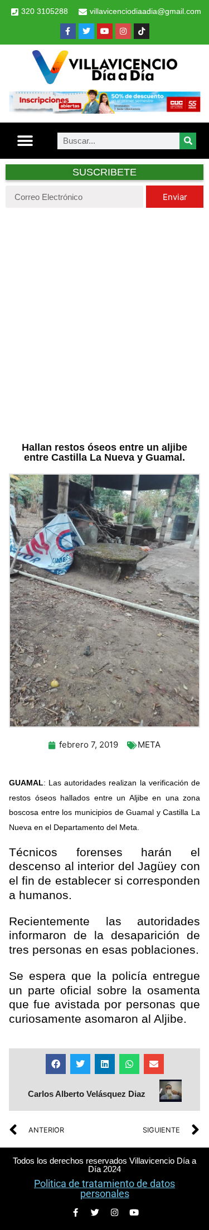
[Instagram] (123, 31)
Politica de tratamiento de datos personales (104, 1188)
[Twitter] (86, 31)
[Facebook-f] (68, 31)
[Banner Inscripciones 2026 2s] (104, 110)
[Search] (187, 141)
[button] (25, 140)
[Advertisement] (104, 323)
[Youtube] (105, 31)
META (149, 744)
